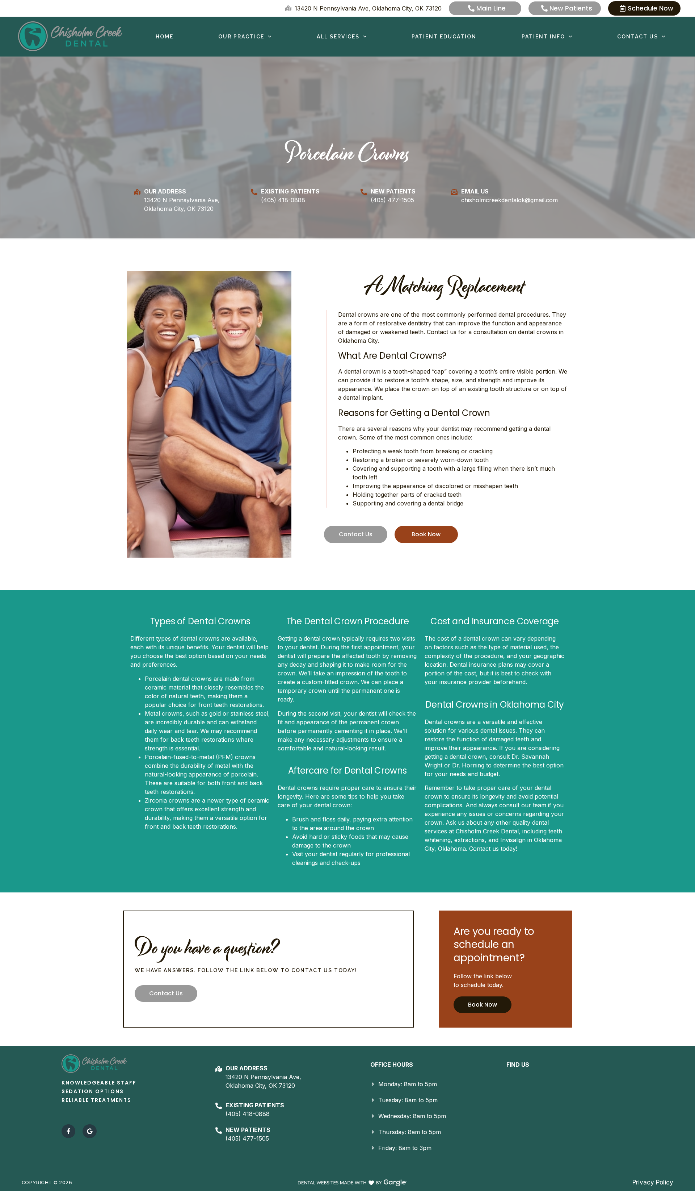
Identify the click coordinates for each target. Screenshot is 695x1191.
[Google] (89, 1131)
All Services (338, 36)
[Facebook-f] (68, 1131)
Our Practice (241, 36)
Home (164, 36)
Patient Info (543, 36)
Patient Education (444, 36)
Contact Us (637, 36)
